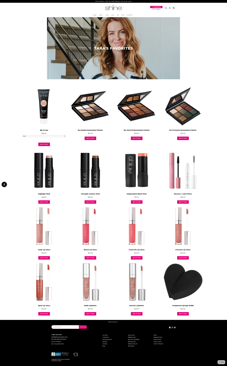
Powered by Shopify (56, 360)
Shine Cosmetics (65, 359)
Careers (105, 344)
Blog (104, 346)
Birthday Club (132, 342)
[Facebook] (170, 327)
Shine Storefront (107, 339)
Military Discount (132, 344)
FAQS (155, 335)
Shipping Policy (158, 337)
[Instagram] (172, 327)
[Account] (170, 7)
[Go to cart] (174, 7)
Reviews (105, 342)
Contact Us (106, 337)
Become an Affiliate (133, 339)
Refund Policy (157, 339)
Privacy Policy (157, 342)
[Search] (166, 7)
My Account (131, 335)
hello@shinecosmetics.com (59, 337)
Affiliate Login (132, 337)
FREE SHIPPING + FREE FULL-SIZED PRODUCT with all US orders (113, 1)
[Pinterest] (175, 327)
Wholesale (131, 346)
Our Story (105, 335)
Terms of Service (158, 344)
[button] (4, 184)
